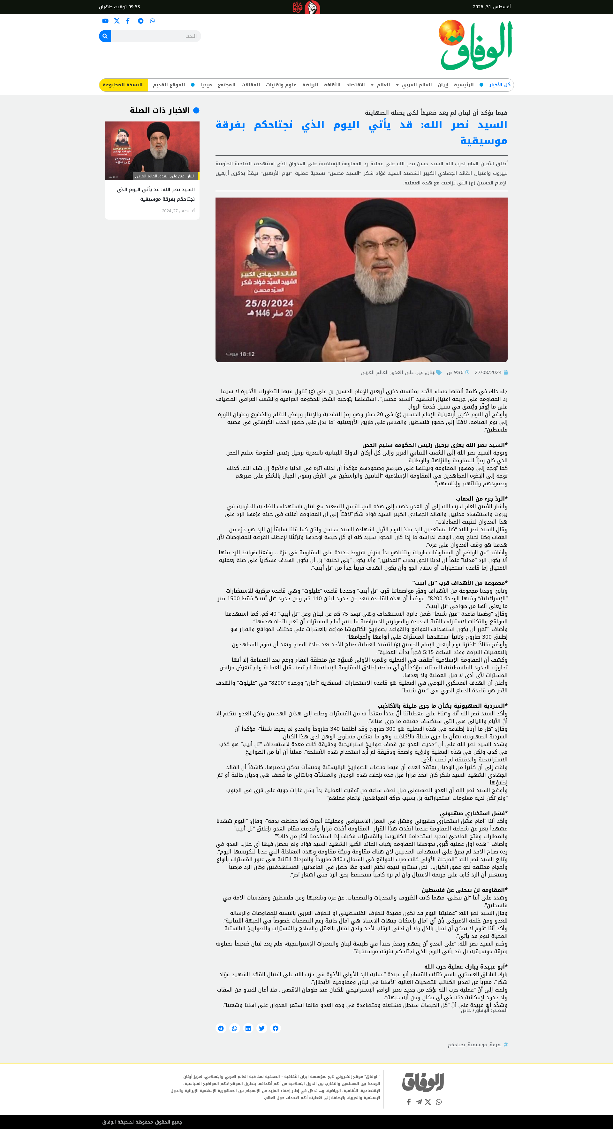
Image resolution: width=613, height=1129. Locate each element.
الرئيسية (464, 85)
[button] (275, 1028)
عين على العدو (407, 372)
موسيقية (477, 1044)
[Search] (105, 36)
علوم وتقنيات (281, 85)
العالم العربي (417, 85)
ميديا (206, 85)
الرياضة (310, 85)
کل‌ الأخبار (500, 85)
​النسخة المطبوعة (123, 85)
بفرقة (496, 1044)
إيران (443, 85)
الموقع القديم (169, 85)
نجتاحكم (456, 1044)
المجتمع (227, 85)
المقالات (250, 85)
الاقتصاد (355, 85)
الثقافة (332, 85)
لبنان (431, 372)
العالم (383, 85)
